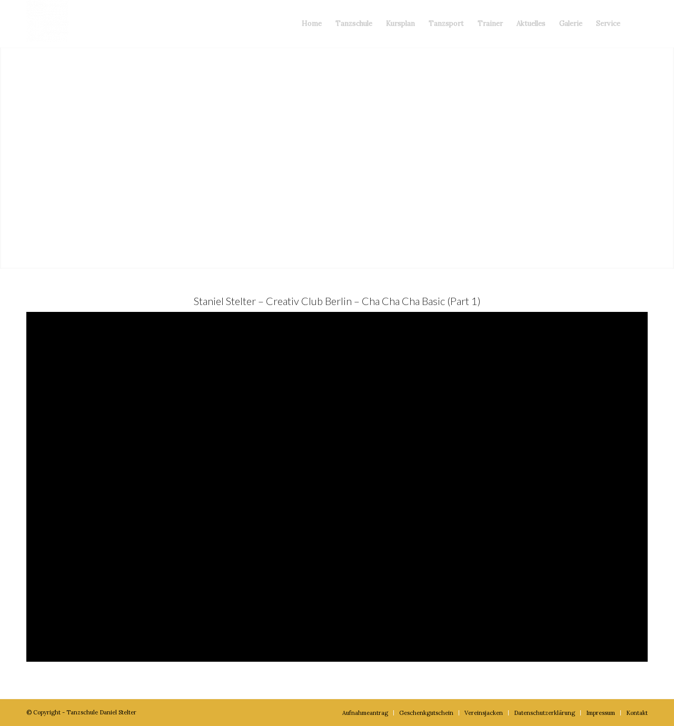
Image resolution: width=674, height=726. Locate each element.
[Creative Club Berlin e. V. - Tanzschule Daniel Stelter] (47, 23)
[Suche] (637, 23)
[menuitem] (312, 23)
